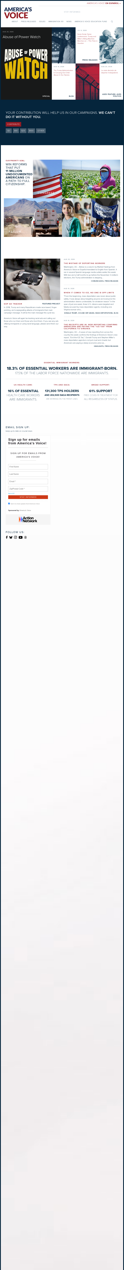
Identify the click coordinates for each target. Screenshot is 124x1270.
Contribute (13, 124)
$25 (23, 130)
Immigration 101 (55, 21)
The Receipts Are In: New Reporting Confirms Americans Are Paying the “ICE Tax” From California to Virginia (90, 327)
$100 (31, 130)
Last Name (14, 472)
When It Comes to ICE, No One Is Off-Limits (89, 293)
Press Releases (28, 21)
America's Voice (104, 3)
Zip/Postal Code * (16, 487)
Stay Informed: (72, 11)
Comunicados (97, 281)
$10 (15, 130)
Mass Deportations (104, 313)
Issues (42, 21)
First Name (14, 465)
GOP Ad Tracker (13, 304)
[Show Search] (112, 21)
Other (41, 130)
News (69, 21)
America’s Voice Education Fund (91, 21)
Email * (12, 480)
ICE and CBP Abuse (86, 313)
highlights (99, 346)
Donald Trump (70, 313)
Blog (116, 313)
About (15, 21)
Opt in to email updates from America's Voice (25, 504)
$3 (9, 130)
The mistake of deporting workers (84, 263)
